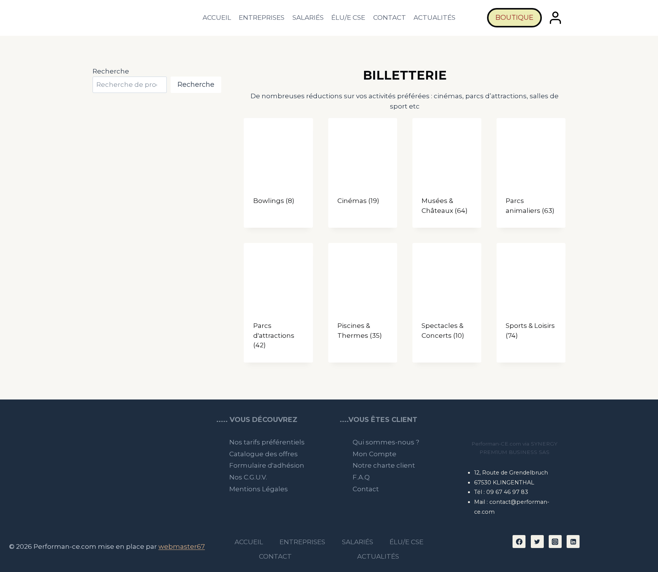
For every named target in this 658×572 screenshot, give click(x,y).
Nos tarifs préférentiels (267, 442)
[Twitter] (537, 541)
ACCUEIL (217, 17)
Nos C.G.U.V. (248, 477)
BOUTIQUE (514, 17)
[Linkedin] (573, 541)
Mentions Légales (258, 489)
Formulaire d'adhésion (266, 465)
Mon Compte (374, 454)
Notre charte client (384, 465)
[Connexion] (555, 18)
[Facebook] (519, 541)
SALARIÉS (308, 17)
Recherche (111, 71)
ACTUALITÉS (434, 17)
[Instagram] (555, 541)
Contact (366, 489)
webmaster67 (181, 546)
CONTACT (389, 17)
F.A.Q (361, 477)
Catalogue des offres (263, 454)
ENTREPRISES (261, 17)
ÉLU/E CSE (348, 17)
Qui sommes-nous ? (386, 442)
